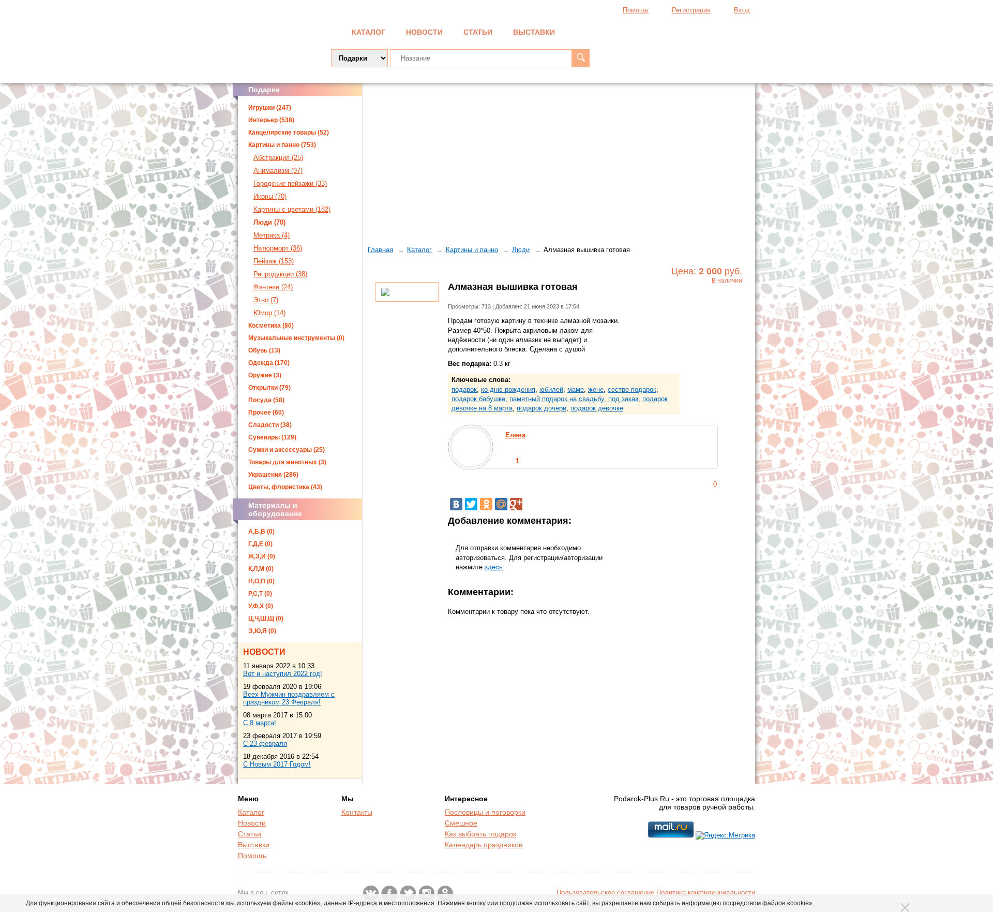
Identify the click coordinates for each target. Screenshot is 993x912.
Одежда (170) (269, 362)
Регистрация (691, 10)
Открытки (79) (269, 387)
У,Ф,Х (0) (260, 606)
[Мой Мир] (501, 504)
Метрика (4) (271, 235)
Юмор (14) (269, 313)
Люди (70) (269, 222)
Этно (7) (265, 300)
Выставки (534, 32)
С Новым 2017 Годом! (277, 764)
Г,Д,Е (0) (260, 544)
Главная (380, 250)
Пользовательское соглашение (605, 892)
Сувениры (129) (272, 437)
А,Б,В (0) (261, 531)
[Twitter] (471, 504)
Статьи (477, 32)
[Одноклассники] (486, 504)
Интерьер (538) (271, 120)
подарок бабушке (478, 399)
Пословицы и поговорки (485, 812)
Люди (521, 250)
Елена (515, 435)
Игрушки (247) (269, 107)
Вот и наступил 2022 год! (282, 674)
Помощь (636, 10)
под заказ (623, 399)
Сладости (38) (270, 425)
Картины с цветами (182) (291, 209)
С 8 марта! (259, 723)
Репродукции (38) (280, 274)
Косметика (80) (271, 325)
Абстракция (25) (278, 157)
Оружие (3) (264, 375)
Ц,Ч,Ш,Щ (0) (265, 618)
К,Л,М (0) (261, 568)
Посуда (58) (266, 400)
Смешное (461, 823)
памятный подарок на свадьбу (556, 399)
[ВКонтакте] (456, 504)
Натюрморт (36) (277, 248)
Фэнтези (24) (273, 287)
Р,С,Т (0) (260, 593)
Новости (424, 32)
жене (596, 389)
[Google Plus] (516, 504)
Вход (742, 10)
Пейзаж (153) (273, 261)
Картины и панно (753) (282, 145)
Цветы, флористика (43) (285, 487)
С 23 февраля (265, 743)
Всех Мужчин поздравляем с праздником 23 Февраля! (289, 698)
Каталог (368, 32)
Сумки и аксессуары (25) (286, 449)
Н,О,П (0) (261, 581)
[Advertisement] (559, 163)
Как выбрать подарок (480, 834)
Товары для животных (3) (287, 462)
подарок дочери (541, 408)
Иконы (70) (270, 196)
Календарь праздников (483, 845)
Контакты (356, 812)
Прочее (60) (266, 412)
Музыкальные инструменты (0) (296, 338)
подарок (464, 389)
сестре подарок (632, 389)
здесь (494, 567)
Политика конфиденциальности (705, 892)
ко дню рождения (508, 389)
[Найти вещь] (580, 58)
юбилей (551, 389)
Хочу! (712, 303)
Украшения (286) (273, 474)
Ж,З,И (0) (261, 556)
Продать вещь (704, 31)
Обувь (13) (264, 350)
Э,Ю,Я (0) (262, 631)
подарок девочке (596, 408)
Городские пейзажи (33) (290, 183)
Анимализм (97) (278, 170)
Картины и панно (472, 250)
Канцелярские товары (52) (288, 132)
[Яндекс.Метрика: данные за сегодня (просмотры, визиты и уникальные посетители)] (725, 835)
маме (575, 389)
